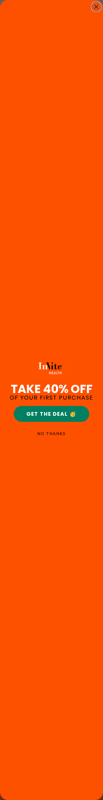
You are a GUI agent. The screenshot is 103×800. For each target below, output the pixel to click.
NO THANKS (51, 434)
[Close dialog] (96, 6)
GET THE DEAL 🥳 (51, 414)
